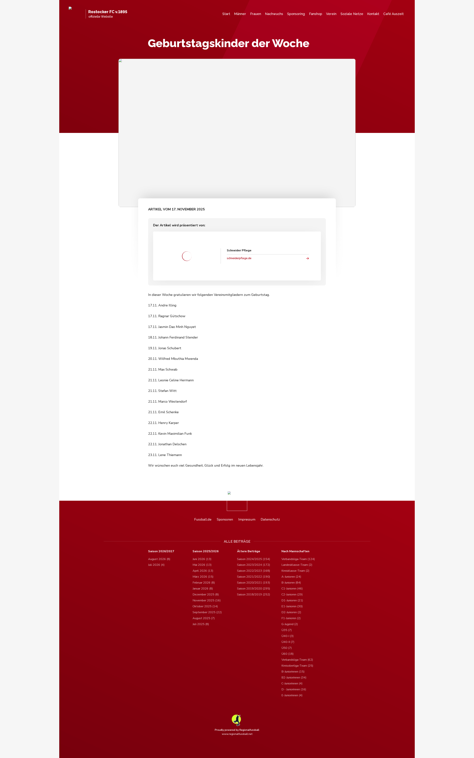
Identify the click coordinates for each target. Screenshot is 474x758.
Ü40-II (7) (287, 642)
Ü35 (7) (286, 630)
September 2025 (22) (207, 612)
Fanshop (315, 14)
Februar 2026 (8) (204, 583)
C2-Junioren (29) (292, 594)
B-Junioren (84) (291, 583)
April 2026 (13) (203, 571)
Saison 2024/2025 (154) (253, 559)
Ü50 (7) (286, 648)
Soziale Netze (352, 14)
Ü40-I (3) (287, 636)
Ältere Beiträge (248, 551)
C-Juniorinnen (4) (292, 683)
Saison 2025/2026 (206, 551)
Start (226, 14)
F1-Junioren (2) (291, 618)
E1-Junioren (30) (292, 606)
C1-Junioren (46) (292, 589)
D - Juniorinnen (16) (293, 689)
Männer (240, 14)
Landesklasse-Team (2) (296, 565)
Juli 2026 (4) (156, 565)
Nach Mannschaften (295, 551)
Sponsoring (296, 14)
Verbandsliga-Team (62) (297, 660)
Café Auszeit (393, 14)
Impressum (246, 519)
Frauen (255, 14)
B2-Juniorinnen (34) (293, 678)
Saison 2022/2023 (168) (253, 571)
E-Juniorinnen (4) (292, 695)
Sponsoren (225, 519)
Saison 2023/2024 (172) (253, 565)
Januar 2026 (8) (203, 589)
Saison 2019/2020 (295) (253, 589)
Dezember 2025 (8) (206, 594)
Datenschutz (270, 519)
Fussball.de (202, 519)
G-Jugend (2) (289, 624)
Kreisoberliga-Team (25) (297, 666)
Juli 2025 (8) (201, 624)
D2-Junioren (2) (291, 612)
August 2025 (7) (204, 618)
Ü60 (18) (287, 654)
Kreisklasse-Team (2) (295, 571)
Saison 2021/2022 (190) (253, 577)
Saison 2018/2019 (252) (253, 594)
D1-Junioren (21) (292, 600)
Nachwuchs (274, 14)
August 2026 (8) (159, 559)
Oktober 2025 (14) (205, 606)
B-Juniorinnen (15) (293, 672)
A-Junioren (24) (291, 577)
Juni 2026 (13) (202, 559)
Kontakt (373, 14)
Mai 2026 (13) (202, 565)
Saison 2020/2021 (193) (253, 583)
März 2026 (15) (203, 577)
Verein (331, 14)
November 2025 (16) (207, 600)
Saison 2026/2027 (161, 551)
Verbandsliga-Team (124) (298, 559)
